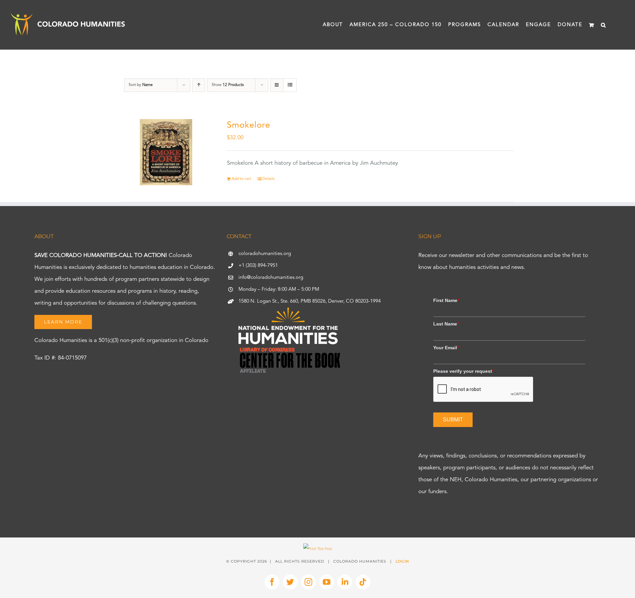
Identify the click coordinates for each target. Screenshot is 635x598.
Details (268, 179)
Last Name (446, 323)
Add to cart (241, 179)
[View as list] (289, 85)
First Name (446, 300)
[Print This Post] (317, 549)
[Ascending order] (198, 85)
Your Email (446, 347)
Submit (453, 419)
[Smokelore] (166, 152)
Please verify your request (463, 371)
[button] (603, 25)
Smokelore (248, 125)
